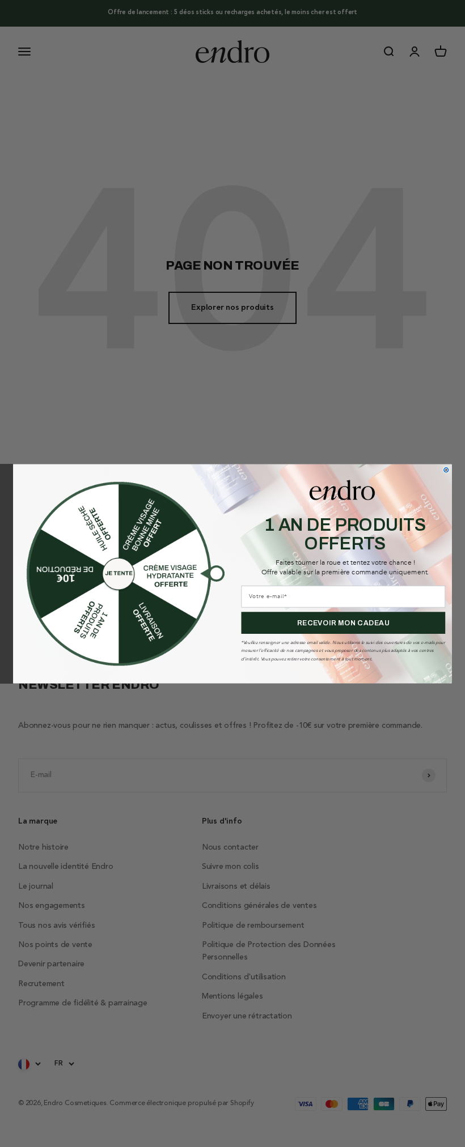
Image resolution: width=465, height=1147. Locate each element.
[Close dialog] (446, 469)
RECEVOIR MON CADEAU (343, 622)
